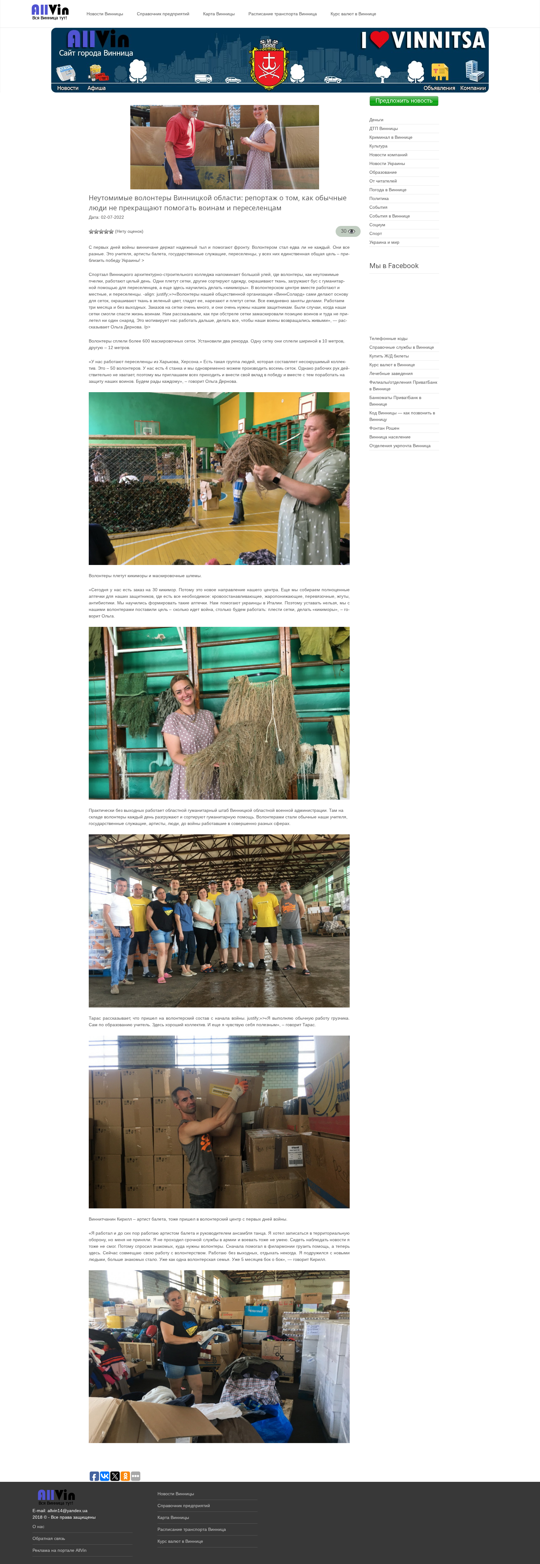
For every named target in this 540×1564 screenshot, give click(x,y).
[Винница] (47, 12)
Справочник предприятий (163, 13)
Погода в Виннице (388, 189)
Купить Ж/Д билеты (389, 355)
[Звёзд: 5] (111, 231)
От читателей (383, 180)
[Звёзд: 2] (96, 231)
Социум (377, 224)
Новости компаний (388, 154)
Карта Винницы (219, 13)
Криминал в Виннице (390, 137)
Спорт (375, 233)
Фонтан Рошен (384, 428)
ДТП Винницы (383, 128)
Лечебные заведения (391, 373)
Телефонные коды (388, 338)
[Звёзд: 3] (101, 231)
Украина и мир (384, 242)
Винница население (390, 436)
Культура (378, 145)
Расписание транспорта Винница (282, 13)
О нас (38, 1526)
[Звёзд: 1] (91, 231)
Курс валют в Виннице (353, 13)
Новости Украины (387, 163)
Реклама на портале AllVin (59, 1550)
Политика (379, 198)
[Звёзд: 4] (106, 231)
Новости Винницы (105, 13)
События (378, 207)
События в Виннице (389, 215)
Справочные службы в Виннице (401, 347)
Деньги (376, 119)
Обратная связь (48, 1538)
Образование (383, 172)
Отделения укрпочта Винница (400, 445)
